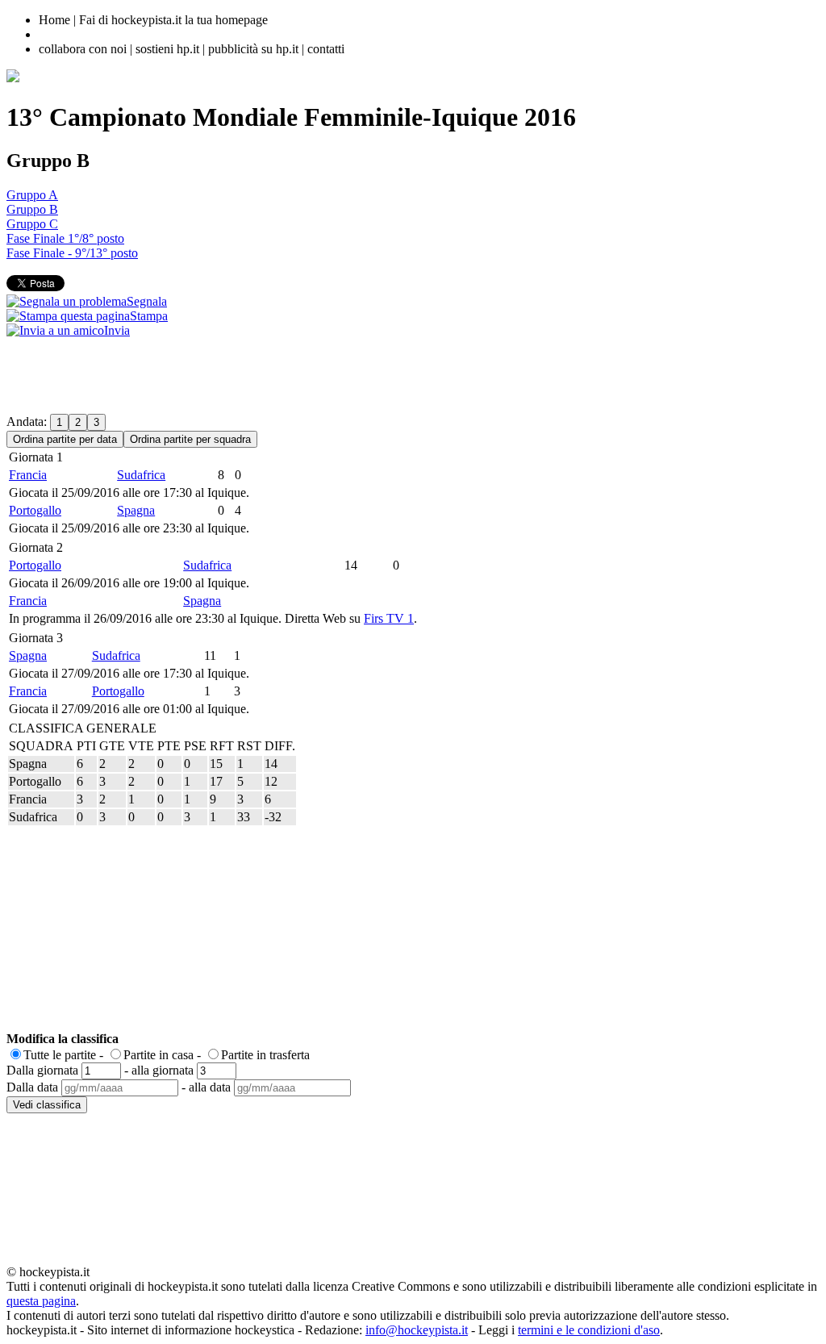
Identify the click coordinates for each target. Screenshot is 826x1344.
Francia (28, 475)
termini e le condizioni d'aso (589, 1330)
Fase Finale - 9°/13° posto (72, 253)
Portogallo (35, 510)
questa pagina (41, 1301)
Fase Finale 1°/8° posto (65, 238)
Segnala (147, 301)
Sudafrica (141, 475)
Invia (117, 330)
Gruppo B (32, 209)
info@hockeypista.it (416, 1330)
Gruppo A (32, 195)
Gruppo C (32, 224)
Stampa (149, 316)
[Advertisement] (300, 374)
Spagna (136, 510)
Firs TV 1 (389, 618)
